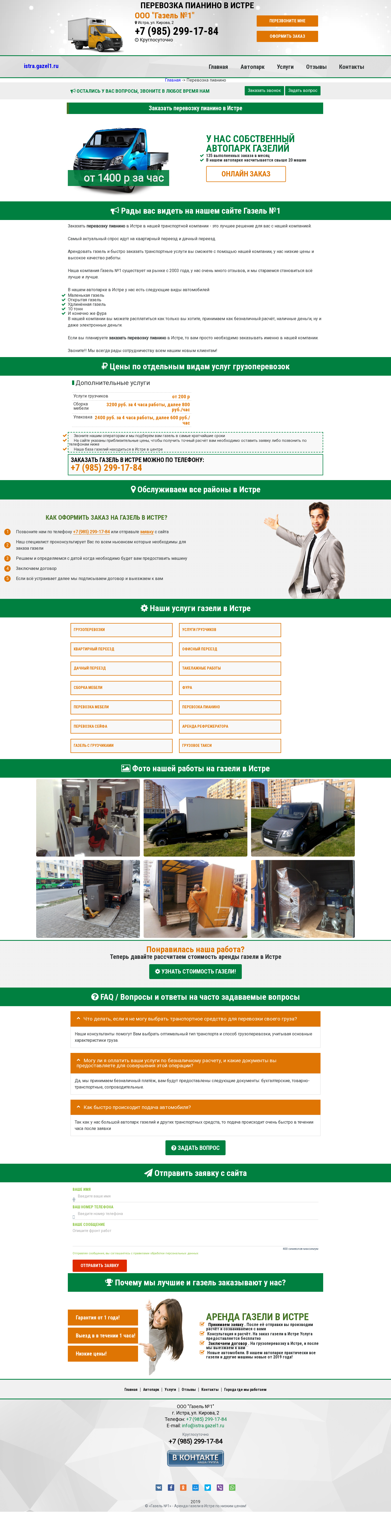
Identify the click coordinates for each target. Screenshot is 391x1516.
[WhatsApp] (232, 1487)
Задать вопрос (302, 90)
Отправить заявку (100, 1265)
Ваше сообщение (89, 1224)
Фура (187, 687)
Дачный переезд (90, 668)
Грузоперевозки (89, 630)
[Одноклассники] (183, 1487)
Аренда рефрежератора (205, 726)
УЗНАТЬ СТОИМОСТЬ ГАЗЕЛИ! (198, 971)
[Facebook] (171, 1487)
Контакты (351, 66)
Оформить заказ (287, 36)
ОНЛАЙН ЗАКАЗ (246, 173)
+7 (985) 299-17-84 (176, 31)
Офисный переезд (199, 649)
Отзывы (316, 66)
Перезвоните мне (287, 20)
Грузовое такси (197, 745)
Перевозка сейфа (90, 726)
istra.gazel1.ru (41, 65)
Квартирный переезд (94, 649)
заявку (147, 531)
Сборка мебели (88, 687)
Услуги (285, 66)
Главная (218, 66)
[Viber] (220, 1487)
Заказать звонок (264, 90)
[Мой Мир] (195, 1487)
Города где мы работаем (245, 1389)
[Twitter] (208, 1487)
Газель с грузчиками (94, 745)
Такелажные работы (201, 668)
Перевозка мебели (91, 707)
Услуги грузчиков (199, 630)
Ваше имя (82, 1189)
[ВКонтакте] (159, 1487)
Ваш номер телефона (93, 1207)
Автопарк (252, 66)
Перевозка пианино (201, 707)
